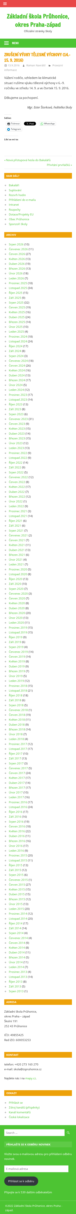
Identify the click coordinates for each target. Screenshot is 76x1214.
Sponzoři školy (18, 224)
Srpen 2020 (16, 589)
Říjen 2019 (16, 637)
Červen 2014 (17, 943)
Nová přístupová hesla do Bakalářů (28, 160)
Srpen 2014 (16, 933)
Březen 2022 (17, 496)
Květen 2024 (17, 370)
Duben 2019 (17, 666)
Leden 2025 (16, 331)
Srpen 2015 (16, 875)
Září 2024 (15, 351)
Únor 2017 (16, 792)
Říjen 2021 (16, 521)
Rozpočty (14, 209)
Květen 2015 (17, 889)
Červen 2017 (17, 773)
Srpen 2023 (16, 414)
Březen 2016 (17, 841)
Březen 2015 (17, 899)
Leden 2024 (16, 390)
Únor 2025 (16, 327)
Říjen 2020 (16, 579)
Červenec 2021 (18, 535)
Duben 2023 (17, 433)
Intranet (14, 204)
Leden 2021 (16, 564)
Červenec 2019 (18, 652)
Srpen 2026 (16, 244)
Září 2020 (15, 584)
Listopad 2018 (18, 690)
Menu (15, 43)
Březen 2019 (17, 671)
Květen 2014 (17, 947)
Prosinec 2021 (18, 511)
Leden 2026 (16, 278)
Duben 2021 (17, 550)
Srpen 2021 (16, 530)
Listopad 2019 (18, 632)
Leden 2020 (16, 622)
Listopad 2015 (18, 860)
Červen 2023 (17, 424)
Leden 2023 (16, 448)
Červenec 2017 (18, 768)
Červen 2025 (17, 307)
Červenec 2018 (18, 710)
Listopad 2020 (18, 574)
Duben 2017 (17, 783)
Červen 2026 (17, 254)
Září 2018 (15, 700)
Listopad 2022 (18, 458)
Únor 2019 (16, 676)
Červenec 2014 (18, 938)
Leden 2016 (16, 850)
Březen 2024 (17, 380)
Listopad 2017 (18, 749)
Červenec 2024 (18, 361)
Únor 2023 (16, 443)
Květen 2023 (17, 428)
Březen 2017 (17, 787)
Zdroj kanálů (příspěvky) (24, 1107)
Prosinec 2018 (18, 686)
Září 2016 (15, 816)
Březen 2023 (17, 438)
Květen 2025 (17, 312)
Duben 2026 (17, 264)
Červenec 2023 (18, 419)
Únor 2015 (16, 904)
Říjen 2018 (16, 695)
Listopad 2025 (18, 288)
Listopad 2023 (18, 399)
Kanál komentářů (20, 1112)
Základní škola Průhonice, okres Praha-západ (38, 20)
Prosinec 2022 (18, 453)
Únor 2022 (16, 501)
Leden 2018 (16, 739)
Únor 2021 (16, 559)
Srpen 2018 (16, 705)
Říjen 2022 (16, 462)
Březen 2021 (17, 555)
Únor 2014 (16, 962)
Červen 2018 (17, 715)
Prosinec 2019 (18, 627)
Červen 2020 (17, 598)
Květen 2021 (17, 545)
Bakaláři (14, 185)
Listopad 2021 (18, 516)
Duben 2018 (17, 724)
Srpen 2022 (16, 472)
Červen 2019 (17, 656)
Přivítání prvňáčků (58, 165)
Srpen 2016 (16, 821)
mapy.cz (30, 1078)
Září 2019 (15, 642)
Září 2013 (15, 986)
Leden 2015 (16, 909)
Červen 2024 (17, 365)
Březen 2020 (17, 613)
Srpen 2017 (16, 763)
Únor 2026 (16, 273)
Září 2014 (15, 928)
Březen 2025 (17, 322)
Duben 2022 (17, 492)
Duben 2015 (17, 894)
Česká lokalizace (19, 1117)
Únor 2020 (16, 618)
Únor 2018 (16, 734)
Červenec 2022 (18, 477)
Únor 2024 (16, 385)
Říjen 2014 (16, 923)
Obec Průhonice (19, 219)
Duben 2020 (17, 608)
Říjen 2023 (16, 404)
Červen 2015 (17, 884)
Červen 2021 (17, 540)
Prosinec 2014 (18, 913)
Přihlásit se (16, 1102)
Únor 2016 (16, 846)
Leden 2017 (16, 797)
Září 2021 (15, 525)
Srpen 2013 (16, 991)
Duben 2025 (17, 317)
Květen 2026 (17, 259)
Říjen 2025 (16, 293)
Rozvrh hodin (17, 195)
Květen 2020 (17, 603)
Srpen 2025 (16, 302)
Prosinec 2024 (18, 336)
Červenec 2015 (18, 880)
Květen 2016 (17, 831)
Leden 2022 (16, 506)
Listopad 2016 (18, 807)
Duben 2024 (17, 375)
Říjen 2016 (16, 812)
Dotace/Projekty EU (21, 214)
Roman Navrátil (36, 65)
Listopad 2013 (18, 977)
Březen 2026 (17, 268)
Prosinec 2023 (18, 395)
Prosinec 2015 (18, 855)
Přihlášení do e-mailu (22, 200)
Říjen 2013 (16, 981)
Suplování (15, 190)
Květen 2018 (17, 719)
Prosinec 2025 (18, 283)
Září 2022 (15, 467)
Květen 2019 (17, 661)
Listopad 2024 (18, 341)
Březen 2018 (17, 729)
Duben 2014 (17, 952)
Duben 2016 (17, 836)
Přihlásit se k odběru (21, 1181)
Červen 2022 (17, 482)
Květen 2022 (17, 487)
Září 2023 (15, 409)
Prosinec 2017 (18, 744)
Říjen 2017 (16, 753)
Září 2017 (15, 758)
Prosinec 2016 (18, 802)
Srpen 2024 (16, 356)
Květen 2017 (17, 778)
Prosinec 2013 (18, 972)
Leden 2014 (16, 967)
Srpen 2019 (16, 647)
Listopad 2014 (18, 918)
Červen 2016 (17, 826)
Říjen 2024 (16, 346)
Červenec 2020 (18, 593)
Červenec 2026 (18, 249)
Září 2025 (15, 298)
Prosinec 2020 (18, 569)
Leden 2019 (16, 681)
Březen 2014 (17, 957)
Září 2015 (15, 870)
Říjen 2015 (16, 865)
